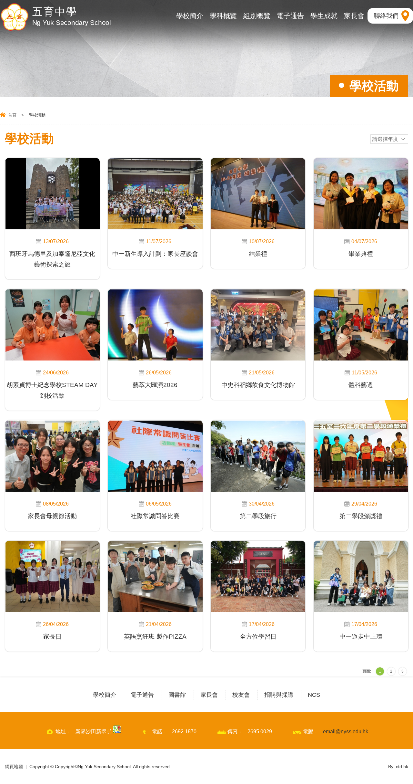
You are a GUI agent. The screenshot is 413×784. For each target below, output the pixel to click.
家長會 (354, 15)
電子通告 (290, 15)
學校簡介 (189, 15)
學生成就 (323, 15)
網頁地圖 (14, 766)
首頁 (12, 115)
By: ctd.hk (398, 766)
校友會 (241, 695)
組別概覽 (256, 15)
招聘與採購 (278, 695)
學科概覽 (223, 15)
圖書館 (177, 695)
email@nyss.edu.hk (345, 731)
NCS (314, 695)
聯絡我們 (386, 15)
